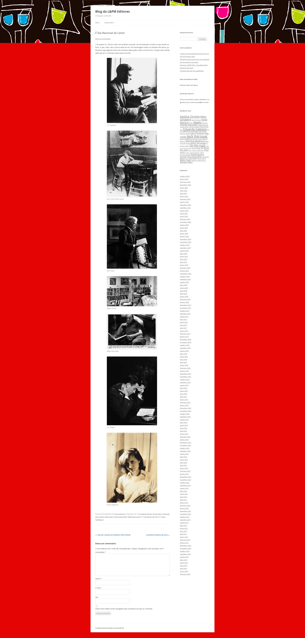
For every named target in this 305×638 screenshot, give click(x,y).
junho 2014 (184, 425)
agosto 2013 (184, 454)
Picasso (187, 153)
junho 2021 (184, 213)
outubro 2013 (184, 448)
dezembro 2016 (185, 339)
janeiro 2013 (184, 474)
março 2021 (184, 216)
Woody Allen (186, 162)
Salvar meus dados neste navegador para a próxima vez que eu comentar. (124, 609)
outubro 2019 (184, 245)
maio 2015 (183, 394)
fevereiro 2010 (185, 574)
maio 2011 (183, 531)
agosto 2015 (184, 385)
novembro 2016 (185, 342)
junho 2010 (184, 563)
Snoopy (183, 156)
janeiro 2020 (184, 236)
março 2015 (184, 399)
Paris (190, 150)
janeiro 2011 (184, 543)
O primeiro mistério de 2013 (158, 535)
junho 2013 (184, 460)
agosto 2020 (184, 225)
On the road (197, 145)
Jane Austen (185, 139)
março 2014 (184, 434)
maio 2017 (183, 325)
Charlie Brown (203, 125)
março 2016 (184, 365)
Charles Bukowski (188, 124)
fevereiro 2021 (185, 219)
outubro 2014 (184, 414)
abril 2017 (183, 328)
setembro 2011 (185, 520)
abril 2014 (183, 431)
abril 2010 (183, 568)
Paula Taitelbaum (198, 150)
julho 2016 (183, 354)
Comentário (100, 552)
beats (197, 122)
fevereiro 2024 (185, 182)
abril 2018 (183, 294)
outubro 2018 (184, 276)
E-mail (98, 588)
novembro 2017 (185, 308)
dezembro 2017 (185, 305)
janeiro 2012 (184, 508)
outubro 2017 (184, 311)
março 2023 (184, 196)
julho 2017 (183, 319)
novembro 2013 (185, 445)
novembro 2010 (185, 548)
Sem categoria (120, 514)
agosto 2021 (184, 211)
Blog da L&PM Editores (112, 11)
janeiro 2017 (184, 337)
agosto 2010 (184, 557)
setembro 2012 (185, 485)
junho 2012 (184, 494)
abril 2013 (183, 465)
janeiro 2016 (184, 371)
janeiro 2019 (184, 271)
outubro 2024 (184, 176)
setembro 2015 (185, 382)
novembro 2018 (185, 274)
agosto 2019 (184, 251)
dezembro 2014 (185, 408)
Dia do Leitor (157, 514)
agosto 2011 (184, 523)
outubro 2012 (184, 483)
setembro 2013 (185, 451)
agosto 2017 (184, 316)
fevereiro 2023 (185, 199)
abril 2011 (183, 534)
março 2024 (184, 179)
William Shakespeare (199, 160)
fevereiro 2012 (185, 505)
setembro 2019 (185, 248)
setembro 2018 (185, 279)
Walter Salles (185, 160)
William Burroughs (133, 517)
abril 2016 (183, 362)
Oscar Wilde (196, 148)
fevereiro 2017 (185, 334)
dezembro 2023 (185, 185)
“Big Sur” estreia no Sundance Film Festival (112, 535)
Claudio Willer (184, 127)
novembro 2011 (185, 514)
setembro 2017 (185, 314)
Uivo (187, 158)
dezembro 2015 (185, 374)
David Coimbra (194, 127)
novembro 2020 (185, 222)
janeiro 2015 (184, 405)
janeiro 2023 (184, 202)
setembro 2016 (185, 348)
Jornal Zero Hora (196, 139)
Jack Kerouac (197, 136)
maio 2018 (183, 291)
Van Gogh (193, 158)
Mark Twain (109, 517)
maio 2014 (183, 428)
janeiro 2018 (184, 302)
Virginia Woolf (201, 158)
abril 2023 (183, 193)
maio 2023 (183, 191)
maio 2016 (183, 359)
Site (96, 597)
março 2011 (184, 537)
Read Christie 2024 (186, 68)
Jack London (99, 517)
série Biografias (194, 156)
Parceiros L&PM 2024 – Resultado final (193, 65)
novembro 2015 (185, 377)
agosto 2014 (184, 420)
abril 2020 (183, 231)
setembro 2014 (185, 417)
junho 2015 (184, 391)
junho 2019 (184, 256)
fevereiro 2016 (185, 368)
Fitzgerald (165, 514)
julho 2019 (183, 254)
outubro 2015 (184, 379)
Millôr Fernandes (198, 143)
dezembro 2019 (185, 239)
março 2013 (184, 468)
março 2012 (184, 503)
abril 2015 (183, 397)
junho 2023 (184, 188)
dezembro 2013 (185, 442)
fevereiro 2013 (185, 471)
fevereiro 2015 (185, 402)
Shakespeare (197, 154)
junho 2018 (184, 288)
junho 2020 (184, 228)
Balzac (191, 123)
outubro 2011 (184, 517)
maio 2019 (183, 259)
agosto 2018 (184, 282)
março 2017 (184, 331)
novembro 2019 (185, 242)
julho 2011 (183, 525)
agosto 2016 (184, 351)
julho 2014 (183, 422)
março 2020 (184, 233)
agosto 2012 (184, 488)
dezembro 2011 (185, 511)
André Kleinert (196, 120)
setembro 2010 (185, 554)
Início (97, 23)
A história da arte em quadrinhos (192, 71)
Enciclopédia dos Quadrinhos (195, 131)
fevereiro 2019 (185, 268)
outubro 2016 (184, 345)
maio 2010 (183, 566)
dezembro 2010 (185, 545)
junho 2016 (184, 357)
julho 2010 (183, 560)
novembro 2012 (185, 480)
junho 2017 (184, 322)
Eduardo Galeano (195, 129)
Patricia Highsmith (120, 517)
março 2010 (184, 571)
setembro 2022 (185, 208)
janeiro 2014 (184, 440)
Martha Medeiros (195, 141)
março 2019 (184, 265)
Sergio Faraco (194, 153)
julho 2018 (183, 285)
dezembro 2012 (185, 477)
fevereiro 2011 (185, 540)
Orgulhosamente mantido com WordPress (109, 628)
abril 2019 (183, 262)
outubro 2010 (184, 551)
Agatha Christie (146, 514)
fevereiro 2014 (185, 437)
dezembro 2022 (185, 205)
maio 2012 (183, 497)
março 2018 (184, 296)
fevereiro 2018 (185, 299)
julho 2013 (183, 457)
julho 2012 (183, 491)
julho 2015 (183, 388)
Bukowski (205, 123)
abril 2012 (183, 500)
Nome (98, 579)
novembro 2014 (185, 411)
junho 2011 (184, 528)
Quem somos (109, 23)
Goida (188, 134)
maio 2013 (183, 462)
